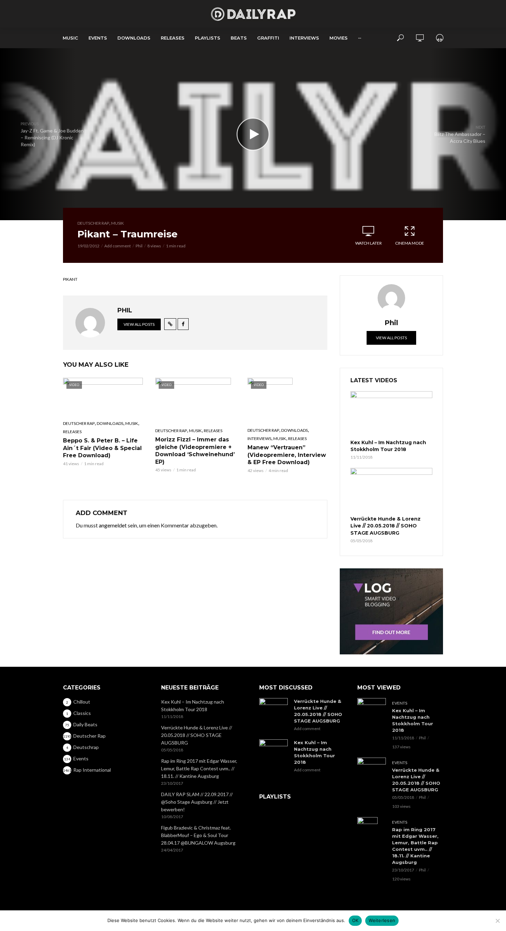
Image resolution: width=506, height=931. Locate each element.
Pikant (70, 279)
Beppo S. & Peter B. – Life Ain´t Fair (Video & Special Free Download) (102, 448)
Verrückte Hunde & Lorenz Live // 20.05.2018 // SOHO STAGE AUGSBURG (385, 526)
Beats (239, 38)
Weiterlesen (382, 920)
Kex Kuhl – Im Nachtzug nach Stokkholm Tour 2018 (388, 445)
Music (70, 38)
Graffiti (268, 38)
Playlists (207, 38)
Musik (117, 223)
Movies (338, 38)
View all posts (139, 324)
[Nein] (497, 920)
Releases (173, 38)
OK (355, 920)
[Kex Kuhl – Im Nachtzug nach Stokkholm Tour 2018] (391, 414)
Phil (139, 245)
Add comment (117, 245)
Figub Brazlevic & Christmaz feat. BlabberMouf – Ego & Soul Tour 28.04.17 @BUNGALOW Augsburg (198, 835)
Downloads (133, 38)
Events (97, 38)
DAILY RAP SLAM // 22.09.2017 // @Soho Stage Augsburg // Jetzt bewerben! (197, 801)
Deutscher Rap (93, 223)
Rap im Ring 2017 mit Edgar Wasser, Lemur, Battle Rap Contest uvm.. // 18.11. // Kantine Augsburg (199, 768)
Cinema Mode (409, 243)
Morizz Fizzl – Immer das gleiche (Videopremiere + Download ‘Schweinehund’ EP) (195, 450)
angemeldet (113, 525)
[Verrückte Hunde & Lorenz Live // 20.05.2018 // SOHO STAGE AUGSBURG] (391, 491)
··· (359, 38)
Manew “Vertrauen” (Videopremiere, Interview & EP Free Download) (286, 455)
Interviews (304, 38)
